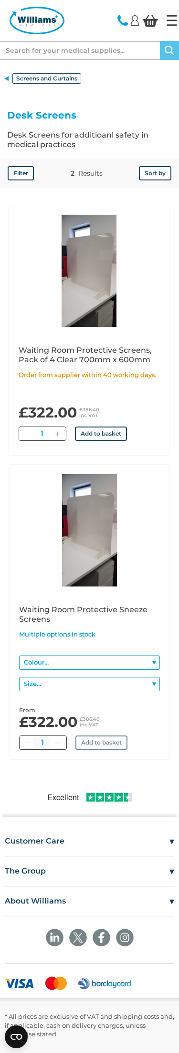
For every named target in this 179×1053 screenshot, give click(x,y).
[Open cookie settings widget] (16, 1036)
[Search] (169, 50)
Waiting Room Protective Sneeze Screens (83, 614)
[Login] (135, 20)
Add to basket (101, 433)
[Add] (57, 433)
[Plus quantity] (58, 742)
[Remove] (26, 433)
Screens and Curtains (46, 78)
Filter (20, 173)
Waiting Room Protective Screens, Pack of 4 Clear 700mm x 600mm (85, 355)
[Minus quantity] (27, 742)
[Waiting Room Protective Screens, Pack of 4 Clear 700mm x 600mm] (89, 271)
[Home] (172, 20)
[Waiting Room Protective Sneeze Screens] (89, 530)
